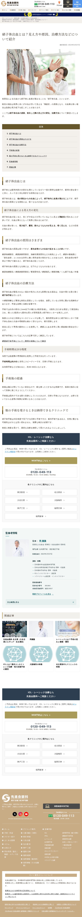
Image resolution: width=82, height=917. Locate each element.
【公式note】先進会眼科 (62, 908)
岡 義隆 (42, 541)
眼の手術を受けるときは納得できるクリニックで (28, 156)
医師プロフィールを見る (41, 594)
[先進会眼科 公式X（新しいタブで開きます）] (15, 814)
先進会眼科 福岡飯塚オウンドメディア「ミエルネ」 (58, 911)
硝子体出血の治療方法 (17, 145)
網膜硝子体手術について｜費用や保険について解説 (24, 341)
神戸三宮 (21, 508)
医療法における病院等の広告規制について (20, 890)
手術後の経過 (14, 150)
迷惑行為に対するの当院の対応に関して (17, 904)
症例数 (50, 908)
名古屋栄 (58, 492)
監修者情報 (13, 161)
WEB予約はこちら (39, 460)
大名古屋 (21, 500)
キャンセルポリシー (38, 908)
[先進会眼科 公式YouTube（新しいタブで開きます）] (26, 814)
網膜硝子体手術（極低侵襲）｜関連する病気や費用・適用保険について (24, 19)
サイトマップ (9, 908)
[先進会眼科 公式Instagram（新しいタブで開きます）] (20, 814)
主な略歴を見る (13, 602)
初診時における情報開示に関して (43, 904)
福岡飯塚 (39, 516)
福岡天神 (58, 508)
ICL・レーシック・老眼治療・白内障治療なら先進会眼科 (19, 18)
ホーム (5, 10)
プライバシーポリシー (23, 908)
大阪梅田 (58, 500)
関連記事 (12, 167)
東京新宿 (21, 492)
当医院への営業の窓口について (66, 904)
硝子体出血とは (15, 133)
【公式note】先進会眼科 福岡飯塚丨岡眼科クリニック (22, 911)
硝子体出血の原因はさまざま (20, 139)
